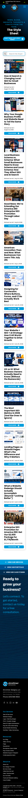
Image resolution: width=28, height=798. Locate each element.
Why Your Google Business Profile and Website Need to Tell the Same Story (13, 119)
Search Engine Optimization (11, 723)
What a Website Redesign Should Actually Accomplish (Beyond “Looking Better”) (13, 492)
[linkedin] (13, 702)
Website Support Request (10, 753)
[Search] (5, 54)
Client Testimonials (8, 773)
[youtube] (16, 702)
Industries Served (8, 771)
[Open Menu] (24, 6)
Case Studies (7, 780)
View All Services (8, 714)
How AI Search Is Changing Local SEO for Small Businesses (13, 80)
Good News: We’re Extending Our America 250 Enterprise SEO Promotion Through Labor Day (13, 211)
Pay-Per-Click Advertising (10, 725)
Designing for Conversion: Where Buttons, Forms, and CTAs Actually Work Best (13, 295)
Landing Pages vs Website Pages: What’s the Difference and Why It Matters (13, 452)
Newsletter (6, 746)
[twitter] (7, 702)
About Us (5, 764)
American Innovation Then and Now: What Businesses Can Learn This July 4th (12, 253)
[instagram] (10, 702)
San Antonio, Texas (10, 792)
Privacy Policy (6, 795)
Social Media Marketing (10, 728)
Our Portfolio (7, 775)
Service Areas (7, 769)
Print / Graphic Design (9, 721)
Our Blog (5, 739)
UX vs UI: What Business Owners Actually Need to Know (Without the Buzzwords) (13, 374)
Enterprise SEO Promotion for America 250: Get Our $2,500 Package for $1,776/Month (13, 533)
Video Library (7, 741)
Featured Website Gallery (10, 778)
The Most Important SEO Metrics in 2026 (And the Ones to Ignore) (13, 413)
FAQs (4, 744)
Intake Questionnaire (9, 755)
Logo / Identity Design (9, 719)
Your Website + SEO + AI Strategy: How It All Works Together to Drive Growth (13, 335)
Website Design (7, 716)
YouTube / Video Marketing (11, 730)
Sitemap (13, 795)
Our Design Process (9, 767)
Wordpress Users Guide (10, 748)
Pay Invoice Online (8, 750)
